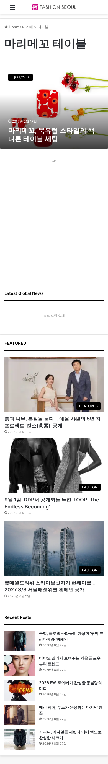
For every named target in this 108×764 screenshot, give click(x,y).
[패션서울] (54, 7)
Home (13, 27)
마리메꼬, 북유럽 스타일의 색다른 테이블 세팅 (51, 134)
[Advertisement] (54, 219)
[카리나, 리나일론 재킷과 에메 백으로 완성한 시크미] (19, 739)
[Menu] (12, 9)
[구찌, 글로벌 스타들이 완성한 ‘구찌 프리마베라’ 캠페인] (19, 641)
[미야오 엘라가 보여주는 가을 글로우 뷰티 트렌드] (19, 665)
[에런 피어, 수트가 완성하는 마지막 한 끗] (19, 715)
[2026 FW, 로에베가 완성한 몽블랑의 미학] (19, 690)
